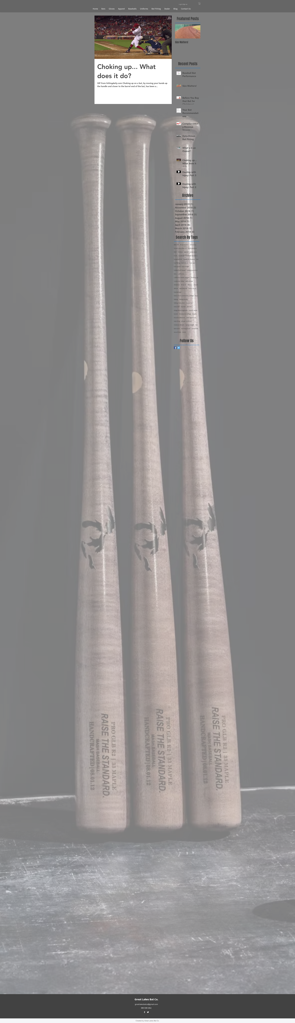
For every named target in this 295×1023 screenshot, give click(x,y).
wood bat (195, 328)
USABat (180, 252)
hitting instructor (179, 303)
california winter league (181, 277)
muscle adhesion (179, 318)
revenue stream (179, 325)
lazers (176, 314)
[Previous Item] (179, 31)
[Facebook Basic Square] (175, 347)
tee (196, 325)
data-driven (189, 281)
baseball (181, 256)
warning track (185, 328)
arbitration (193, 252)
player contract (186, 321)
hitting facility (183, 299)
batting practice (192, 270)
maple (194, 314)
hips (196, 296)
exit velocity (183, 288)
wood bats (177, 332)
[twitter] (148, 1012)
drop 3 (190, 285)
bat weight (185, 266)
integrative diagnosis (180, 310)
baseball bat (178, 259)
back (175, 256)
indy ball (176, 307)
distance (177, 285)
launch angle (193, 310)
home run (189, 303)
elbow (176, 288)
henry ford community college (184, 296)
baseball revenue (189, 259)
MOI (175, 252)
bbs (175, 274)
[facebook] (144, 1012)
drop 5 (195, 285)
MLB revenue (192, 248)
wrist (184, 332)
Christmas (193, 245)
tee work (177, 328)
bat (197, 259)
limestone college (185, 314)
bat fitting (177, 263)
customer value (179, 281)
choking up (194, 277)
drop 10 (183, 285)
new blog (177, 321)
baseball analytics (191, 256)
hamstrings (177, 292)
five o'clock (192, 288)
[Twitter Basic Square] (178, 347)
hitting (176, 299)
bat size (192, 263)
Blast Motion (184, 245)
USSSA (186, 252)
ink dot (189, 307)
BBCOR (176, 245)
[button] (199, 3)
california (181, 274)
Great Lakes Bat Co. (180, 248)
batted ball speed (180, 270)
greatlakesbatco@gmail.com (146, 1004)
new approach (191, 318)
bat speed (177, 266)
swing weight (190, 325)
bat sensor (185, 263)
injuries (183, 307)
